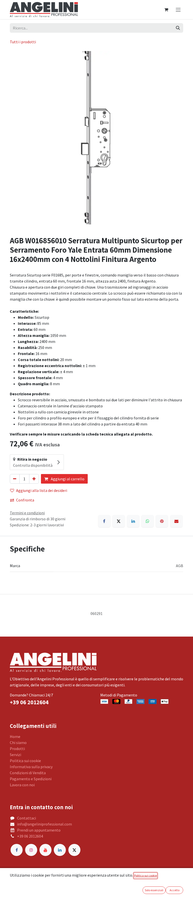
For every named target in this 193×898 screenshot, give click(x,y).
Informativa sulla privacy (31, 766)
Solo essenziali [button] (154, 890)
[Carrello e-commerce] (166, 10)
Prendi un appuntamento (39, 830)
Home (15, 736)
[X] (119, 521)
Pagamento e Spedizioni (31, 778)
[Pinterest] (162, 521)
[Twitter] (74, 850)
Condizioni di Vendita (28, 772)
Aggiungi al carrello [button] (67, 478)
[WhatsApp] (147, 521)
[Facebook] (104, 521)
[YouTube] (45, 850)
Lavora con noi (22, 784)
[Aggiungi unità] (34, 479)
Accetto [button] (174, 890)
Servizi (15, 754)
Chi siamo (18, 742)
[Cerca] (178, 28)
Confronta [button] (25, 499)
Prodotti (17, 748)
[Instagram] (31, 850)
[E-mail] (176, 521)
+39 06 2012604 (30, 836)
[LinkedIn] (133, 521)
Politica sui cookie (25, 760)
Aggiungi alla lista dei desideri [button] (41, 490)
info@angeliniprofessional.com (44, 824)
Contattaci (26, 818)
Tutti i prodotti (23, 41)
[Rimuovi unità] (15, 479)
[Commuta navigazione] (178, 9)
